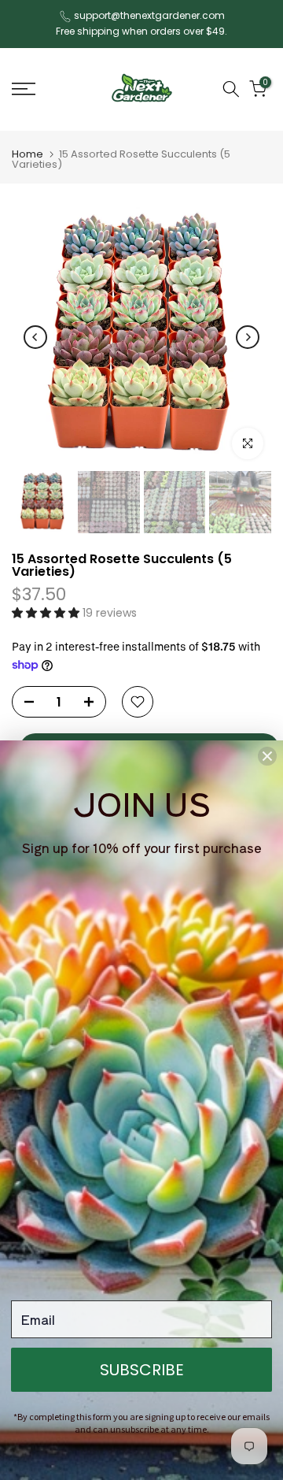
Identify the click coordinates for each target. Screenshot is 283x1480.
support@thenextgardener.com (149, 15)
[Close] (267, 756)
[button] (47, 613)
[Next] (247, 337)
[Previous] (35, 337)
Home (27, 154)
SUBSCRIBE (142, 1370)
